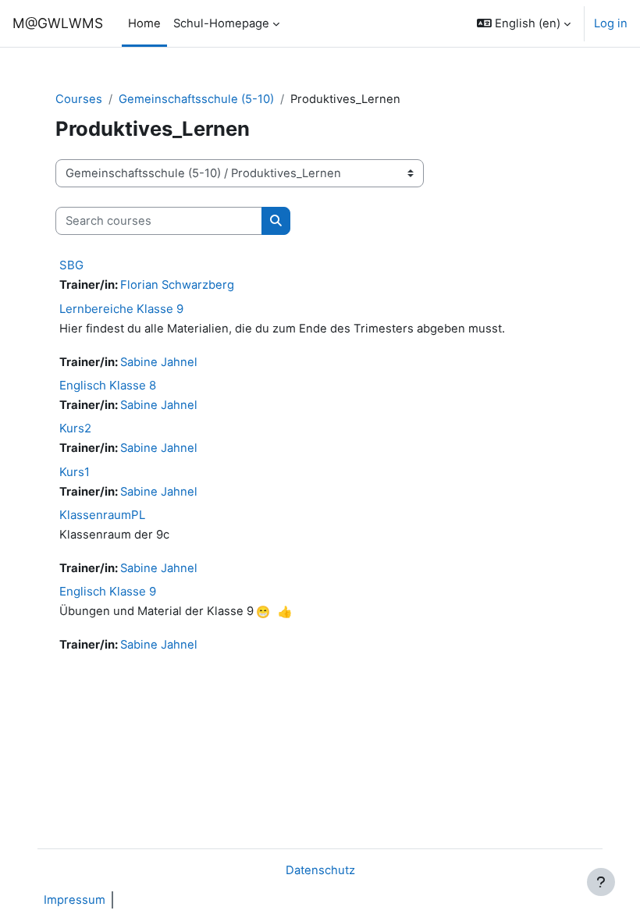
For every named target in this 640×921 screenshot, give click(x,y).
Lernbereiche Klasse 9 (121, 308)
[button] (524, 23)
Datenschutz (320, 870)
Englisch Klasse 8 (107, 385)
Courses (78, 99)
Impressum (74, 900)
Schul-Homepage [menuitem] (221, 23)
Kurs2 (75, 428)
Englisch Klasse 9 (107, 591)
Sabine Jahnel (158, 362)
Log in (611, 23)
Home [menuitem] (144, 23)
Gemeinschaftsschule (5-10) (196, 99)
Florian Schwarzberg (177, 285)
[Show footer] (601, 882)
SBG (71, 265)
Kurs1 (74, 471)
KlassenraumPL (102, 514)
